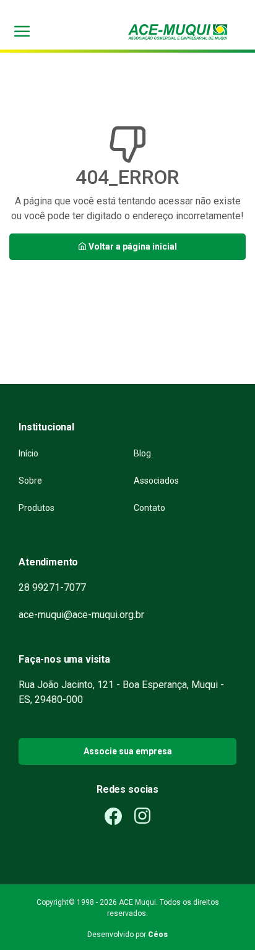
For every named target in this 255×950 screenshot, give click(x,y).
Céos (158, 934)
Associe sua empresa (128, 751)
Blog (142, 453)
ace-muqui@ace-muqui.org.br (81, 615)
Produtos (36, 508)
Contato (149, 508)
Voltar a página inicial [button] (132, 246)
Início (28, 453)
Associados (156, 481)
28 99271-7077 (52, 587)
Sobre (30, 481)
